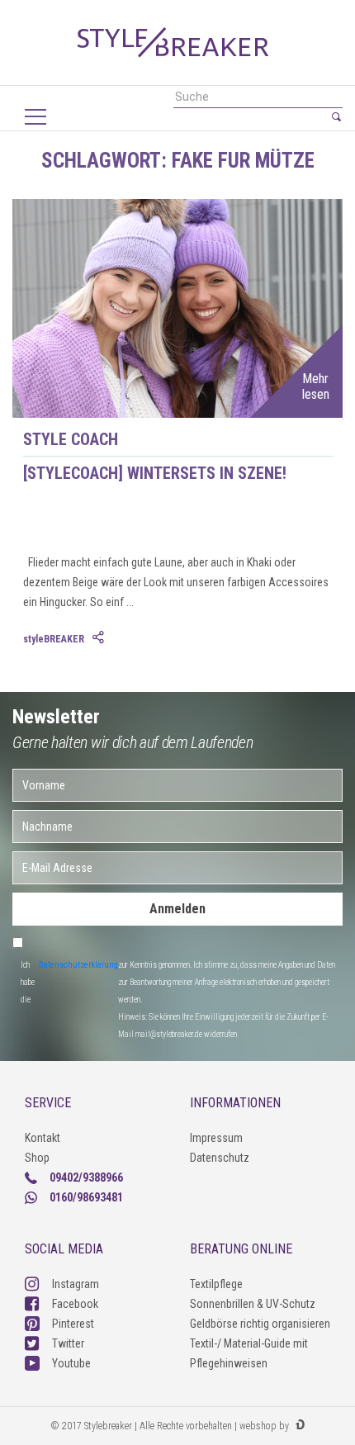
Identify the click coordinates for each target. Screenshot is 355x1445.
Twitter (68, 1343)
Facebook (75, 1303)
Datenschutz (219, 1157)
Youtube (71, 1363)
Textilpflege (216, 1284)
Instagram (75, 1284)
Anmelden (177, 909)
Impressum (216, 1137)
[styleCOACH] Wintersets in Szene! (154, 473)
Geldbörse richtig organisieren (260, 1323)
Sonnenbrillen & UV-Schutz (252, 1303)
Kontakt (42, 1137)
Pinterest (73, 1323)
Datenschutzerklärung (78, 964)
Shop (37, 1157)
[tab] (99, 638)
